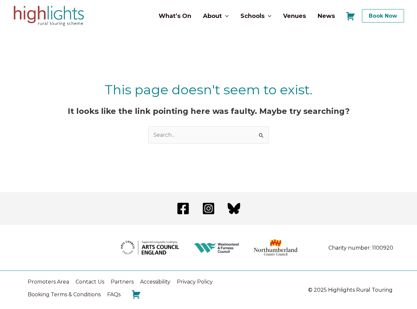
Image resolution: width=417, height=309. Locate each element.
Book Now (383, 16)
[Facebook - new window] (183, 208)
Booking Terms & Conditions (64, 294)
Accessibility (155, 282)
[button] (225, 16)
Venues (294, 16)
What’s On (175, 16)
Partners (122, 282)
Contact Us (90, 282)
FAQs (114, 294)
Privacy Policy (195, 282)
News (326, 16)
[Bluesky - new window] (233, 208)
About (212, 16)
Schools (252, 16)
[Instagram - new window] (208, 208)
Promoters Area (48, 282)
